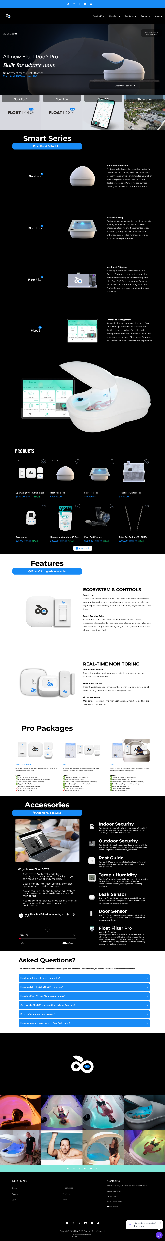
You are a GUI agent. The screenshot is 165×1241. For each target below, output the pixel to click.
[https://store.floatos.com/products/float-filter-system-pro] (91, 928)
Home (14, 1188)
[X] (79, 4)
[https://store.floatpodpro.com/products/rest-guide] (91, 860)
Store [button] (158, 16)
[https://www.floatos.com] (8, 16)
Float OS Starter (23, 764)
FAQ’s (65, 1199)
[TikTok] (97, 4)
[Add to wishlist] (43, 461)
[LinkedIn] (85, 4)
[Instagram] (74, 4)
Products (66, 1193)
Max (112, 764)
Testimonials (68, 1188)
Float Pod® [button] (98, 16)
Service (14, 1199)
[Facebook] (68, 4)
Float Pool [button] (113, 16)
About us (15, 1193)
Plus (65, 764)
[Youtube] (91, 4)
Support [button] (145, 16)
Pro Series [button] (129, 16)
